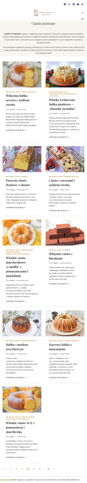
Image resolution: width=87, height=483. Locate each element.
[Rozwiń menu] (82, 12)
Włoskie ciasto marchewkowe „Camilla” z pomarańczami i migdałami (17, 267)
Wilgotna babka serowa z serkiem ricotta (17, 100)
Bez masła (10, 92)
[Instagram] (69, 4)
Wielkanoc (32, 92)
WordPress (4, 480)
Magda (12, 109)
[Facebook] (65, 4)
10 (48, 469)
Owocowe (75, 176)
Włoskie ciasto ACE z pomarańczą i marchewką (20, 427)
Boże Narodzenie (55, 92)
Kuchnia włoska (63, 94)
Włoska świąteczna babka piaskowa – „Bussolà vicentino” (62, 104)
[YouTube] (78, 4)
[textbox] (43, 41)
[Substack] (82, 4)
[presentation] (22, 74)
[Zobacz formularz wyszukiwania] (82, 19)
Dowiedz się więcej (16, 130)
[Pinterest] (74, 4)
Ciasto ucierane (21, 92)
